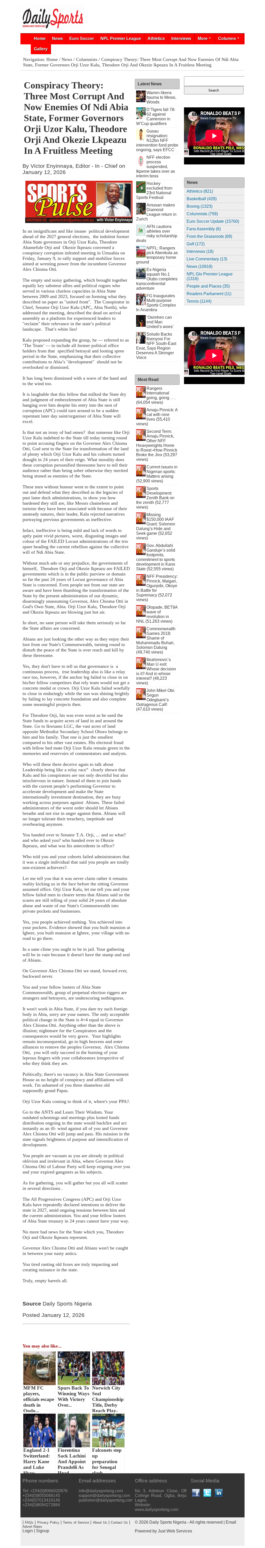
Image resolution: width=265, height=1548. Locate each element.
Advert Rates (32, 1527)
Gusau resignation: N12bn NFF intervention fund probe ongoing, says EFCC (157, 140)
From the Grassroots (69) (209, 236)
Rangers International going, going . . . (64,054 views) (156, 395)
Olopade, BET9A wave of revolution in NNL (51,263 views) (157, 614)
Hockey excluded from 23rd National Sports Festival (154, 190)
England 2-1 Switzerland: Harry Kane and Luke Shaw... (36, 1459)
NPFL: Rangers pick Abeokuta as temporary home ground (157, 255)
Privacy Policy (48, 1522)
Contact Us (119, 1522)
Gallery (41, 49)
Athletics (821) (200, 191)
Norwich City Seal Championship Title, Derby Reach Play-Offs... (108, 1397)
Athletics (156, 38)
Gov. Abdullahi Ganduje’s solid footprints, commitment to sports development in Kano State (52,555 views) (155, 557)
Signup (42, 1531)
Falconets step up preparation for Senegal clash (107, 1459)
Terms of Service (76, 1522)
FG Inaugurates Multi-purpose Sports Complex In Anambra (156, 303)
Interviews (181, 38)
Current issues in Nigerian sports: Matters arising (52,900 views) (157, 474)
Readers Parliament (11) (209, 293)
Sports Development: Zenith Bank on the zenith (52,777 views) (155, 497)
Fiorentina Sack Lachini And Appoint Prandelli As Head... (72, 1459)
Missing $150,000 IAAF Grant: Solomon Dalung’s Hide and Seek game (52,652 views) (155, 526)
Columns (227, 38)
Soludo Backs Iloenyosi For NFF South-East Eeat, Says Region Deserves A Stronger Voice (156, 346)
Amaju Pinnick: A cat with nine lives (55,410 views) (157, 417)
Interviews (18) (200, 251)
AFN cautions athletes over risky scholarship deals (157, 233)
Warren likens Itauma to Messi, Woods (161, 97)
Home (40, 38)
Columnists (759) (202, 214)
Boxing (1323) (199, 206)
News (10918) (199, 266)
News (57, 38)
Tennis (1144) (199, 301)
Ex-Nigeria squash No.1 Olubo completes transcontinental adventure (157, 278)
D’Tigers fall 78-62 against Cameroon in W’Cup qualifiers (156, 116)
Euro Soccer (81, 38)
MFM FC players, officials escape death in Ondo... (38, 1397)
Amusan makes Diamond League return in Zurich (156, 212)
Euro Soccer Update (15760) (213, 221)
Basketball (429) (202, 199)
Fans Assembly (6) (204, 229)
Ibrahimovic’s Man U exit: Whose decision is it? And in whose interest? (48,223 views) (156, 671)
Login (28, 1531)
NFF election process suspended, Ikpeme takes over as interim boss (155, 166)
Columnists (86, 59)
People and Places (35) (208, 286)
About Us (100, 1522)
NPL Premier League (120, 38)
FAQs (29, 1522)
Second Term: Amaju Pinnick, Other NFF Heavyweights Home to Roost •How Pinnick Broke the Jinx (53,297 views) (156, 445)
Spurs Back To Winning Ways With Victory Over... (73, 1396)
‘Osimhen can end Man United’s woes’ (160, 322)
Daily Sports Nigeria (167, 1522)
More (203, 38)
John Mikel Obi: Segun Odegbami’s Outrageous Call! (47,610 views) (155, 699)
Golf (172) (196, 244)
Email (231, 1522)
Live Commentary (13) (207, 259)
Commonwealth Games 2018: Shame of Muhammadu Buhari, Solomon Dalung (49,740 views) (156, 640)
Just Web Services (175, 1531)
